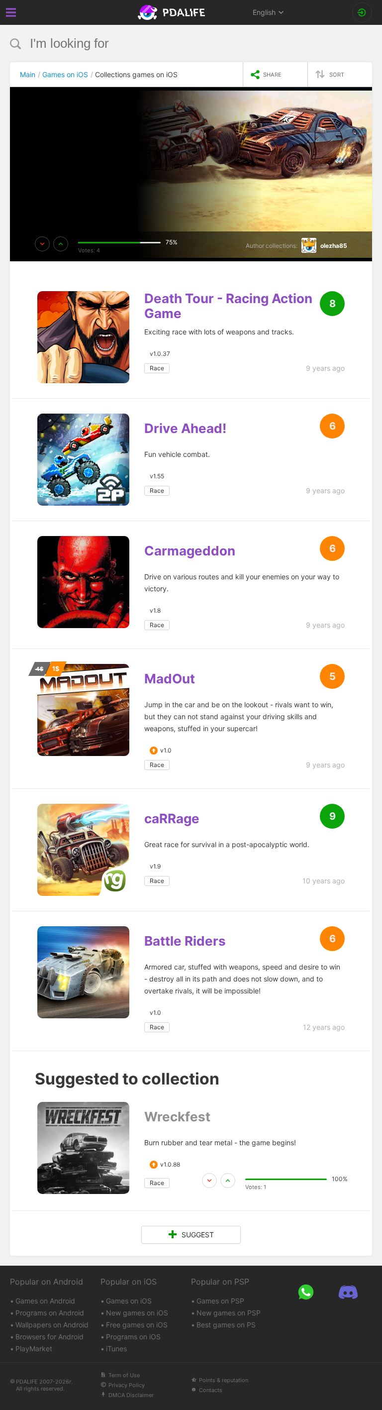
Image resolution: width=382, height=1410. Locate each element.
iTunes (116, 1348)
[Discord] (348, 1292)
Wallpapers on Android (52, 1324)
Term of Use (124, 1375)
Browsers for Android (49, 1336)
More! (56, 142)
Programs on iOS (133, 1336)
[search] (172, 43)
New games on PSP (228, 1312)
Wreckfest (177, 1116)
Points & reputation (223, 1380)
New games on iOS (137, 1312)
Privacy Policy (126, 1385)
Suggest (198, 1234)
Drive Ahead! (185, 428)
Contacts (210, 1390)
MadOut (169, 678)
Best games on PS (226, 1324)
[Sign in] (362, 12)
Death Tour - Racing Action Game (228, 306)
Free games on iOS (137, 1324)
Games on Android (45, 1301)
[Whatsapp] (305, 1292)
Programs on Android (49, 1312)
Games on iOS (129, 1301)
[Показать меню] (11, 12)
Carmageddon (189, 550)
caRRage (171, 818)
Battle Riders (185, 941)
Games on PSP (220, 1301)
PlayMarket (33, 1348)
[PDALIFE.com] (172, 12)
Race (157, 368)
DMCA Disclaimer (131, 1395)
